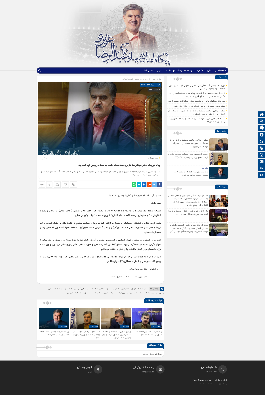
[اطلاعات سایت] (262, 162)
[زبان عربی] (262, 175)
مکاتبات (199, 70)
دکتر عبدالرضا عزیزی (139, 288)
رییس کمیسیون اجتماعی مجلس (151, 292)
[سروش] (262, 135)
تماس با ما (148, 70)
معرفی (160, 70)
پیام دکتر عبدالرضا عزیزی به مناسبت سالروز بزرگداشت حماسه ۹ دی (149, 333)
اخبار (209, 70)
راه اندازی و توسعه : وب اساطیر (212, 384)
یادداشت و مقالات (174, 70)
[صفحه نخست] (262, 115)
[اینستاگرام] (262, 155)
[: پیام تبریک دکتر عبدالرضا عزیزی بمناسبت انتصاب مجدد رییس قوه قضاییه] (65, 184)
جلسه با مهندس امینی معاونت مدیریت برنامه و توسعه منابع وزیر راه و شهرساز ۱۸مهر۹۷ (86, 334)
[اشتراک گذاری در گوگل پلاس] (149, 184)
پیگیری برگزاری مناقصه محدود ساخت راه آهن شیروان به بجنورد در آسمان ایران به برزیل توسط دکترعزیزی (116, 334)
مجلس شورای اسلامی (130, 79)
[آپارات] (262, 148)
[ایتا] (262, 142)
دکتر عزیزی (124, 288)
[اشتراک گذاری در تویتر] (154, 184)
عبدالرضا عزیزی (88, 292)
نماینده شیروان (73, 292)
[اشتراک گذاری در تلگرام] (139, 184)
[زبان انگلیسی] (262, 169)
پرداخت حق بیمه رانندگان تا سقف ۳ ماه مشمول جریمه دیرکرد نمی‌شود (54, 333)
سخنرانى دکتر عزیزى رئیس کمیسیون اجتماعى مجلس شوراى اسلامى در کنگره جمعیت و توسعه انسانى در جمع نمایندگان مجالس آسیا (188, 228)
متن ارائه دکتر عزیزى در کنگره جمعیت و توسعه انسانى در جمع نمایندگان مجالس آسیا (188, 212)
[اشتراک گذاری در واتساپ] (134, 184)
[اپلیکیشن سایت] (262, 128)
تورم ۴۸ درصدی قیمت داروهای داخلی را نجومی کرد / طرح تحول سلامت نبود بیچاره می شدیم (197, 87)
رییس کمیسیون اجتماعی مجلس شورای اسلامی (116, 292)
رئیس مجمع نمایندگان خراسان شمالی (63, 288)
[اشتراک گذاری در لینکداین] (144, 184)
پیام (142, 79)
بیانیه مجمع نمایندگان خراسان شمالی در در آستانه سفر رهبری (199, 106)
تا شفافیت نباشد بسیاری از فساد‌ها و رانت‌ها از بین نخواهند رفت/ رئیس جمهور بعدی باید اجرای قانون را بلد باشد (197, 95)
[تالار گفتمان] (262, 121)
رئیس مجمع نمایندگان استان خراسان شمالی (99, 288)
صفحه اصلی (220, 70)
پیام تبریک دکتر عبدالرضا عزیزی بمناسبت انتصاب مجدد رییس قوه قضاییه (119, 165)
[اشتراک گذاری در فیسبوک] (159, 184)
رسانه (189, 70)
